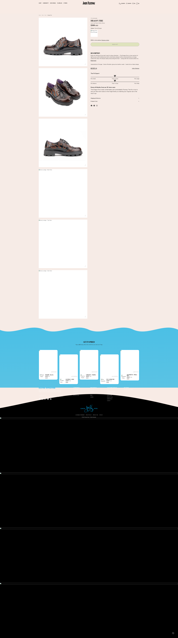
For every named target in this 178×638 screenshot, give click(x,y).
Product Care (94, 101)
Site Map (101, 414)
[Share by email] (97, 105)
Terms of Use (95, 414)
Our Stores (92, 393)
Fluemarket (75, 389)
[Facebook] (39, 399)
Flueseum (92, 391)
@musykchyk (95, 371)
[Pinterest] (51, 399)
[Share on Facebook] (91, 105)
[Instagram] (42, 399)
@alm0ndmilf (115, 376)
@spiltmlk (135, 371)
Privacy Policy (88, 414)
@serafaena (54, 371)
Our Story (92, 389)
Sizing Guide (109, 395)
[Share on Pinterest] (94, 105)
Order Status (109, 398)
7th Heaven (94, 18)
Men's (46, 15)
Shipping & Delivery (111, 393)
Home (40, 15)
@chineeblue (74, 376)
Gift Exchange (76, 395)
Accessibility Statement (79, 414)
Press (91, 395)
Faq (107, 389)
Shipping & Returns (96, 98)
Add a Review (135, 68)
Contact (108, 400)
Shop (42, 15)
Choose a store (105, 40)
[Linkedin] (48, 399)
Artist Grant (75, 391)
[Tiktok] (45, 399)
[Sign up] (62, 395)
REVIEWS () (94, 68)
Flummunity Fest (76, 393)
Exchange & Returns (111, 391)
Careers (91, 397)
